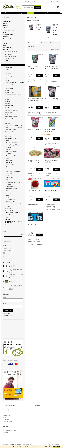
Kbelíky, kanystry (10, 186)
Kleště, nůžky (9, 173)
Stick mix (8, 65)
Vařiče (7, 191)
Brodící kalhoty (9, 92)
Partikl (7, 80)
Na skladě (9, 241)
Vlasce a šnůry (10, 164)
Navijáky (5, 36)
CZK (51, 1)
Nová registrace (7, 313)
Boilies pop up (10, 58)
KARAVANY (8, 208)
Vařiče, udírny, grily (8, 30)
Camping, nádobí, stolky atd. (13, 182)
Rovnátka (8, 149)
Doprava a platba (7, 411)
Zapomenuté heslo (8, 315)
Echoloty (7, 97)
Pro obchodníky (7, 419)
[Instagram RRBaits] (5, 432)
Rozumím (56, 446)
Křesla (7, 99)
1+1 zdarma (6, 41)
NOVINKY (7, 219)
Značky (5, 225)
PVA (7, 180)
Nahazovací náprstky (11, 188)
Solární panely (9, 119)
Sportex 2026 (7, 47)
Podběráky (8, 108)
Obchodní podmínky (30, 1)
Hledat (37, 7)
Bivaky (7, 90)
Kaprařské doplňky (10, 138)
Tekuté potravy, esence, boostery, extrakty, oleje (15, 83)
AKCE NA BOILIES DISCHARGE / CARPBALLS (13, 222)
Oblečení (5, 28)
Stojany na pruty (8, 34)
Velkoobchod (7, 21)
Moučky (8, 86)
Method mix (9, 73)
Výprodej (5, 43)
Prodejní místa (6, 413)
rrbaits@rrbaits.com (10, 430)
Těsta (7, 69)
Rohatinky (8, 184)
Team (4, 417)
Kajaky (5, 45)
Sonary (5, 23)
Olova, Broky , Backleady (12, 169)
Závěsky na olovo (10, 153)
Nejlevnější (44, 43)
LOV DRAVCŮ (8, 215)
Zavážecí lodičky (9, 134)
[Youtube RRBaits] (7, 432)
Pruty (4, 32)
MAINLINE (9, 250)
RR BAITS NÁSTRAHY (11, 52)
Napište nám (6, 415)
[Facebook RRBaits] (3, 432)
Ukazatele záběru (10, 132)
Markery (8, 206)
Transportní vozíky (10, 129)
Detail (39, 75)
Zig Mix (8, 78)
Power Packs (8, 112)
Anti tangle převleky (11, 151)
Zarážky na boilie (10, 199)
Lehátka (7, 101)
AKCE (6, 217)
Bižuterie (8, 147)
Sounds (7, 121)
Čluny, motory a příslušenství (13, 94)
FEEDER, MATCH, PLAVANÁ (12, 212)
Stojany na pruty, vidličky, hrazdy (14, 125)
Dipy (7, 60)
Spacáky (7, 123)
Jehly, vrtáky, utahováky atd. (13, 204)
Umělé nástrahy (10, 67)
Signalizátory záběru (11, 116)
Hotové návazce (10, 160)
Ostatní (5, 25)
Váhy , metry (9, 177)
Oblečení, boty (9, 105)
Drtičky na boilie (10, 201)
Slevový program (7, 421)
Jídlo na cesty (9, 210)
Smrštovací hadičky (11, 156)
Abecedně (31, 46)
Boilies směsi (9, 88)
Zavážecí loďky (7, 39)
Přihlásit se (7, 310)
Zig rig (7, 197)
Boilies (7, 71)
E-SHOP (5, 49)
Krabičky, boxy (10, 193)
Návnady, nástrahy (10, 56)
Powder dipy (9, 76)
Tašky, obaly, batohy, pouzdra (13, 127)
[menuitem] (7, 13)
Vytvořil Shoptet (56, 444)
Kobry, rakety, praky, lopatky (13, 171)
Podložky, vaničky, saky (11, 110)
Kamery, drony (9, 136)
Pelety (7, 63)
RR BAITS (9, 253)
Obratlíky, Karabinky (11, 142)
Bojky (7, 175)
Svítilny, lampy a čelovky (12, 145)
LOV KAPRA (8, 54)
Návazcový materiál (11, 167)
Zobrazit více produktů (43, 38)
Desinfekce (9, 162)
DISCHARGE (9, 248)
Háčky (7, 140)
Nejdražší (52, 43)
